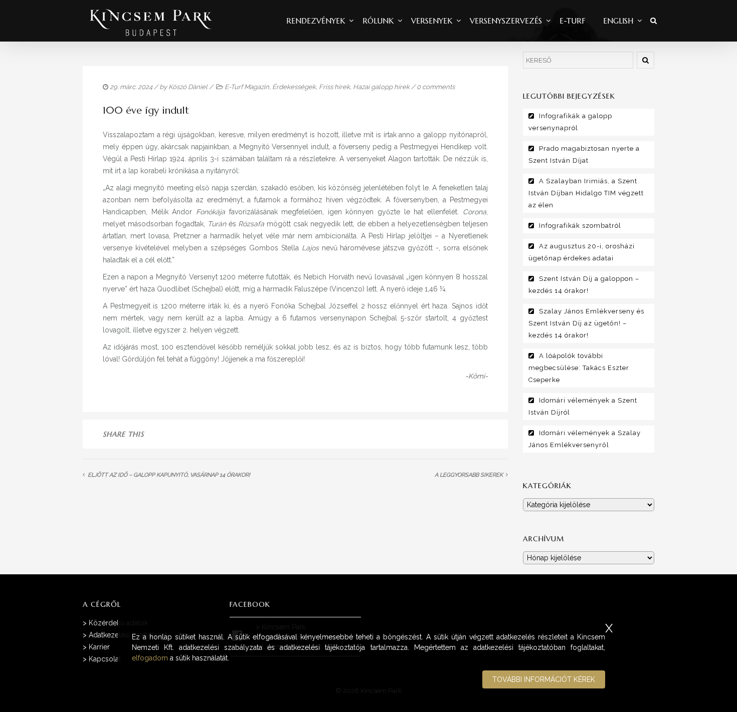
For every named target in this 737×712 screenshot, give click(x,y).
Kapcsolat (105, 659)
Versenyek (431, 21)
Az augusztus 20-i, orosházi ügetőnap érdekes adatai (581, 252)
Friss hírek (334, 87)
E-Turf (573, 21)
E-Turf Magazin (247, 87)
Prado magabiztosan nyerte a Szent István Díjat (584, 154)
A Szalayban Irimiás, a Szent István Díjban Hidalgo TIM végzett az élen (586, 193)
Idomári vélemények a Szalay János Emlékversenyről (584, 439)
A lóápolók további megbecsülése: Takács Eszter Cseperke (578, 368)
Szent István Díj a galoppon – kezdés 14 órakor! (583, 284)
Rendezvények (315, 21)
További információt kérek (543, 679)
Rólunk (378, 21)
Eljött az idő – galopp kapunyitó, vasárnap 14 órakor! (169, 475)
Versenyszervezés (506, 21)
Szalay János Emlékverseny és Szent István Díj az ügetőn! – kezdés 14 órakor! (586, 323)
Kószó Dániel (188, 87)
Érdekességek (294, 87)
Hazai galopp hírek (381, 87)
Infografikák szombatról (580, 225)
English (618, 21)
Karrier (99, 647)
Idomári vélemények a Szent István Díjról (582, 406)
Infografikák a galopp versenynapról (570, 122)
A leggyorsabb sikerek (469, 475)
